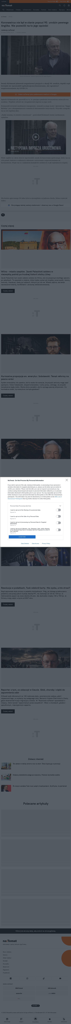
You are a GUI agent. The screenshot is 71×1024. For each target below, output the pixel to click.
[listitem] (35, 506)
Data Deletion (25, 543)
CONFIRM (22, 537)
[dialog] (35, 512)
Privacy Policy (46, 543)
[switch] (58, 510)
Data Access (35, 543)
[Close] (67, 480)
